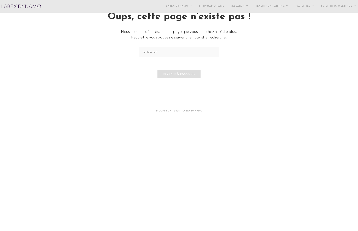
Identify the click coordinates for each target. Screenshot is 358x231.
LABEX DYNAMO (21, 6)
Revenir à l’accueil (179, 73)
